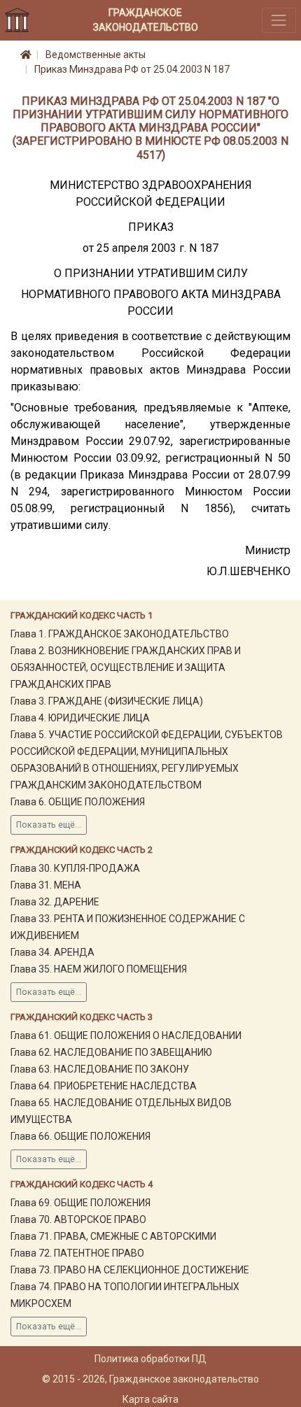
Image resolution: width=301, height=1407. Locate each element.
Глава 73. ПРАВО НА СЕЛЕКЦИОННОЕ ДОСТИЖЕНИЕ (129, 1269)
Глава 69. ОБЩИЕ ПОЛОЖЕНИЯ (80, 1202)
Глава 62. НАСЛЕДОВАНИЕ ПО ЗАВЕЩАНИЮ (111, 1052)
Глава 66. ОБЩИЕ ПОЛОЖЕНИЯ (80, 1136)
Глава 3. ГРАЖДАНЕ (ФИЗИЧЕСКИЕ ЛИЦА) (106, 701)
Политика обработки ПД (150, 1358)
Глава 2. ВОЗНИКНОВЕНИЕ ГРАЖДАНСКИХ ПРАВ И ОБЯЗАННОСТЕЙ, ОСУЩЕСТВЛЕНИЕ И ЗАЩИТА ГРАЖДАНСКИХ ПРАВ (125, 667)
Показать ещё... (48, 825)
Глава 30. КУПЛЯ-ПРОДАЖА (75, 868)
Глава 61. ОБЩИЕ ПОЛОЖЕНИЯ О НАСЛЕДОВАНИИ (125, 1035)
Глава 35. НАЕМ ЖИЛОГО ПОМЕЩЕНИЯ (98, 969)
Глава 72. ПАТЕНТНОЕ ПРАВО (77, 1253)
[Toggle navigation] (279, 20)
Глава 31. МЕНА (45, 885)
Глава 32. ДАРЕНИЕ (54, 901)
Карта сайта (150, 1399)
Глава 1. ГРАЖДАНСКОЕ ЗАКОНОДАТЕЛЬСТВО (119, 633)
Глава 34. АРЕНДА (52, 952)
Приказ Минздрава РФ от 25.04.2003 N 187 (132, 69)
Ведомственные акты (96, 54)
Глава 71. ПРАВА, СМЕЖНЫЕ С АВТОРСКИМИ (113, 1236)
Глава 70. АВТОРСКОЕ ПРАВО (78, 1219)
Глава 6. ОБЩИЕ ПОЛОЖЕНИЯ (77, 801)
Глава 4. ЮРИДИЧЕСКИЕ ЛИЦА (80, 717)
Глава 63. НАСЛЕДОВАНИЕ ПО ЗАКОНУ (99, 1069)
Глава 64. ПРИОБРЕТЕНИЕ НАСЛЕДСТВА (103, 1085)
